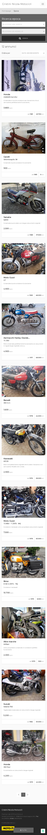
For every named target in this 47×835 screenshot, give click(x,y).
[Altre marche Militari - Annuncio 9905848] (23, 635)
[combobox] (23, 24)
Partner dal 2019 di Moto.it (12, 814)
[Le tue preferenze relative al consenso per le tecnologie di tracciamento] (43, 831)
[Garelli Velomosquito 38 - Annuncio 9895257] (23, 149)
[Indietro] (19, 795)
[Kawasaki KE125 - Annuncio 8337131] (23, 452)
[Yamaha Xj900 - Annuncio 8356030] (23, 210)
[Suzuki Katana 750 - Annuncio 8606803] (23, 697)
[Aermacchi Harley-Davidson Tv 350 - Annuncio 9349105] (23, 331)
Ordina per (6, 53)
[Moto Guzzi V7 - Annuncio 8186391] (23, 270)
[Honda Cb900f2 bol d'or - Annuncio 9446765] (23, 88)
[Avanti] (28, 795)
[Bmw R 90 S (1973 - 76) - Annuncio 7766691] (23, 574)
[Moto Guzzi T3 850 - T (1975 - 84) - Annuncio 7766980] (23, 514)
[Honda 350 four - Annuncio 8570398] (23, 757)
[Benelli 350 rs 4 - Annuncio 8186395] (23, 392)
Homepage (6, 11)
